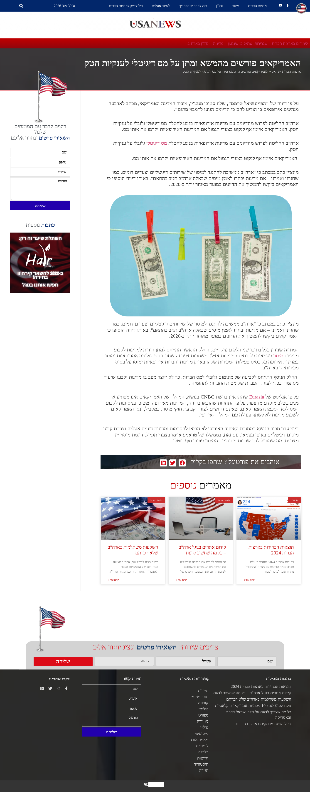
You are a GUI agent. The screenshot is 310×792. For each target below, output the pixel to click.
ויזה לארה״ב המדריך (193, 6)
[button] (21, 6)
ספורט (203, 715)
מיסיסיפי (201, 733)
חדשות (202, 758)
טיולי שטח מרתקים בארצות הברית (263, 724)
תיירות (203, 690)
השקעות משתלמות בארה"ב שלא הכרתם (258, 699)
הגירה (203, 770)
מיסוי (235, 6)
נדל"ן (219, 6)
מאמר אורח (198, 739)
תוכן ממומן (199, 696)
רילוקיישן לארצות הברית (126, 6)
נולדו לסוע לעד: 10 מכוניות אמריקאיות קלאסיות (253, 705)
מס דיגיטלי (156, 143)
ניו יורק (202, 721)
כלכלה (203, 752)
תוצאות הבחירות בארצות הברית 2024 (271, 550)
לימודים (202, 746)
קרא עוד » (249, 579)
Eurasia (256, 397)
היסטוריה (201, 764)
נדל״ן (204, 727)
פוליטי (203, 709)
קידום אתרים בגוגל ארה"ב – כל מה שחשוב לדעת (202, 550)
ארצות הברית (257, 6)
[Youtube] (280, 5)
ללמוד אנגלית (161, 6)
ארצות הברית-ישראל (286, 71)
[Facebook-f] (288, 5)
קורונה (203, 703)
